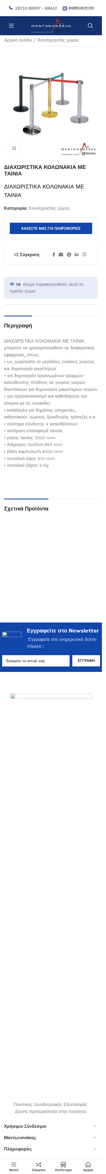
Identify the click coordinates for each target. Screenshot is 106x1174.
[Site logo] (51, 25)
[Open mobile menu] (11, 25)
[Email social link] (61, 255)
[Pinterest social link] (69, 255)
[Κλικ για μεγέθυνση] (14, 148)
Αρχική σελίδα (18, 40)
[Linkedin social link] (76, 255)
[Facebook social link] (54, 255)
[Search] (90, 25)
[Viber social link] (84, 255)
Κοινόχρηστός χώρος (58, 40)
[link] (65, 8)
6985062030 (81, 8)
